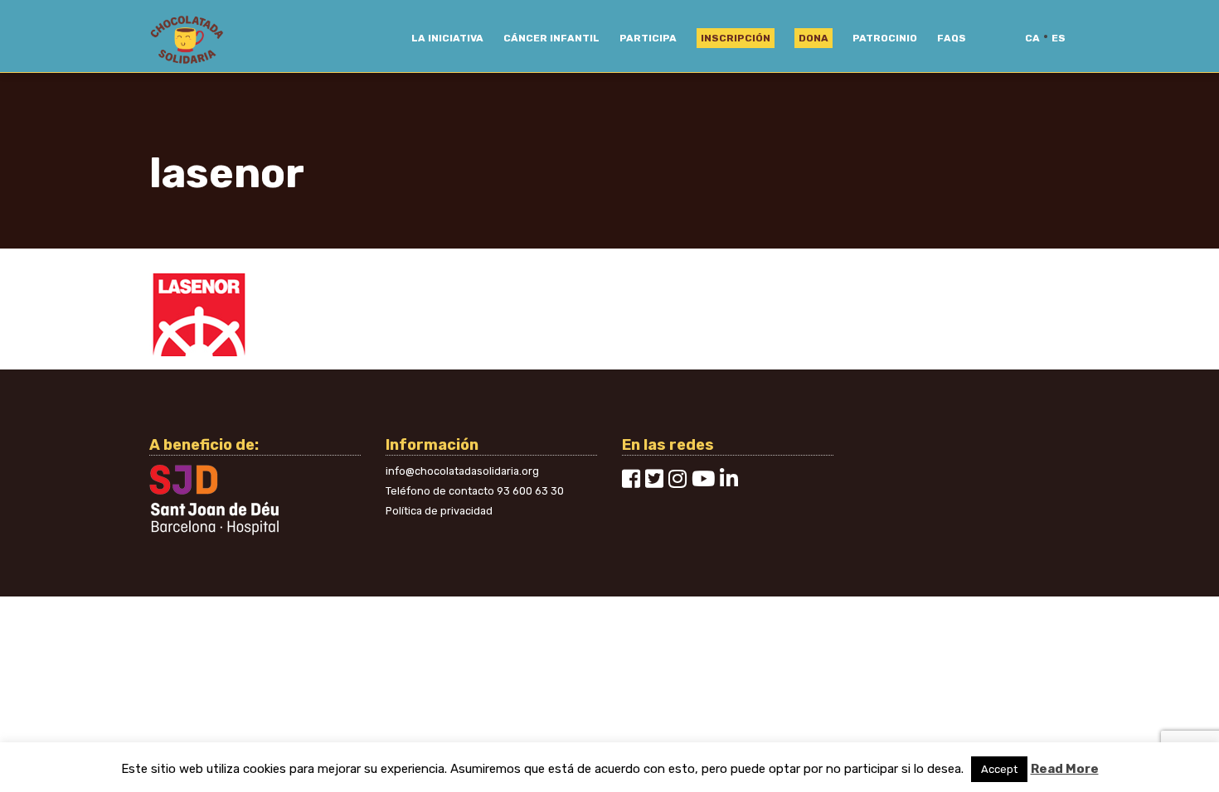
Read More (1065, 768)
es (1058, 38)
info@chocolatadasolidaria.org (462, 471)
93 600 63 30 (530, 491)
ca (1032, 38)
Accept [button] (999, 769)
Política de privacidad (439, 511)
